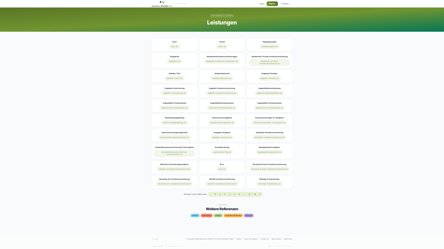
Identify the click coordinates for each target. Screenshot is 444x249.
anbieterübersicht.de (222, 78)
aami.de (174, 46)
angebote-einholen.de (269, 78)
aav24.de (222, 46)
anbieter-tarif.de (174, 78)
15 (249, 194)
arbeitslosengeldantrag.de (174, 123)
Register (272, 4)
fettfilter (195, 215)
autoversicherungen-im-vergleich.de (269, 123)
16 (255, 194)
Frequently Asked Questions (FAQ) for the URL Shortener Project (210, 239)
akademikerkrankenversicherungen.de (222, 61)
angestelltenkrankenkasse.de (269, 93)
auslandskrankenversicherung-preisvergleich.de (174, 153)
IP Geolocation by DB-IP (174, 246)
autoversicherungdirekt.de (222, 123)
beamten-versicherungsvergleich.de (174, 169)
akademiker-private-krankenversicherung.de (269, 62)
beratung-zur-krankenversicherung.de (174, 184)
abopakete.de (174, 61)
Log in (262, 4)
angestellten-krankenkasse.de (174, 108)
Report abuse (276, 239)
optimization (206, 215)
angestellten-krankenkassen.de (269, 108)
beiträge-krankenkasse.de (269, 184)
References (288, 239)
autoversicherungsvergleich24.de (174, 137)
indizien (218, 215)
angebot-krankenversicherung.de (222, 93)
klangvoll (248, 215)
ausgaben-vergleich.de (222, 137)
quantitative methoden (233, 215)
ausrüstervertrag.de (222, 152)
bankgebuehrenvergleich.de (269, 152)
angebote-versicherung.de (174, 93)
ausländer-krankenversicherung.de (269, 137)
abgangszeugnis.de (269, 46)
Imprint (238, 239)
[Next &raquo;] (260, 194)
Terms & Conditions (251, 239)
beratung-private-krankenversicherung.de (269, 169)
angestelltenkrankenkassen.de (222, 108)
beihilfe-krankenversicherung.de (222, 184)
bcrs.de (222, 169)
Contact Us (265, 239)
